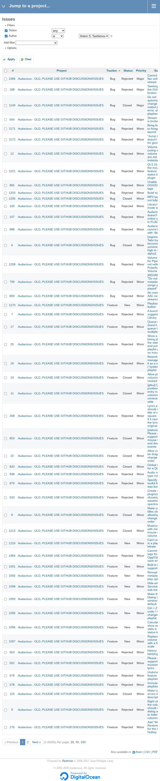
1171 (12, 128)
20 (12, 344)
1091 (12, 566)
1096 (12, 627)
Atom (139, 752)
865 (12, 185)
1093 (12, 599)
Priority (141, 70)
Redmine (67, 761)
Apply (11, 59)
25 (72, 742)
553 (12, 652)
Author (12, 36)
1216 (12, 543)
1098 (12, 586)
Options (12, 48)
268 (12, 415)
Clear (28, 59)
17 (12, 326)
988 (12, 229)
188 (12, 89)
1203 (12, 192)
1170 (12, 305)
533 (12, 497)
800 (12, 296)
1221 (12, 171)
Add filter (9, 42)
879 (12, 483)
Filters (11, 25)
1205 (12, 198)
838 (12, 474)
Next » (36, 742)
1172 (12, 139)
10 (12, 455)
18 (12, 363)
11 (12, 393)
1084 (12, 555)
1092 (12, 575)
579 (12, 675)
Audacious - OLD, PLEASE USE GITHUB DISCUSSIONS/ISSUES (61, 78)
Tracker (111, 70)
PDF (155, 752)
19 (12, 377)
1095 (12, 613)
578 (12, 684)
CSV (147, 752)
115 (12, 693)
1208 (12, 264)
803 (12, 438)
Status (12, 30)
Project (62, 70)
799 (12, 281)
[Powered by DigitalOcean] (80, 779)
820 (12, 466)
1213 (12, 530)
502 (12, 663)
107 (12, 217)
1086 (12, 78)
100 (12, 206)
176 (12, 727)
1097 (12, 641)
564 (12, 119)
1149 (12, 105)
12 (12, 153)
